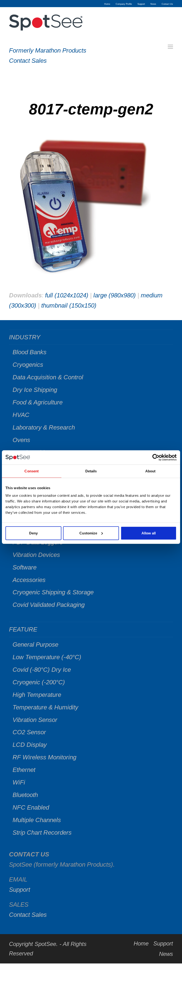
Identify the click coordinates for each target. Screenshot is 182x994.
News (166, 954)
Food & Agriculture (38, 402)
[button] (170, 47)
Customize (88, 533)
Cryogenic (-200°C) (39, 682)
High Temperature (37, 694)
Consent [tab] (31, 471)
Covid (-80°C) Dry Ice (42, 669)
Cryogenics (28, 364)
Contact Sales (28, 60)
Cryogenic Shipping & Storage (53, 592)
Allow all (148, 533)
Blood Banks (29, 352)
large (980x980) (114, 295)
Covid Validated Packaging (49, 604)
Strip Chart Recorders (42, 832)
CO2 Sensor (29, 732)
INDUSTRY (24, 337)
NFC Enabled (31, 807)
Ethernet (24, 769)
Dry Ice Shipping (35, 389)
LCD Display (30, 744)
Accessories (29, 579)
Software (24, 567)
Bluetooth (25, 794)
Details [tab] (91, 471)
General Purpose (35, 644)
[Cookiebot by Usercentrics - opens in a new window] (156, 457)
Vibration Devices (36, 554)
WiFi (19, 782)
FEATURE (23, 629)
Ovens (21, 439)
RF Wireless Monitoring (44, 757)
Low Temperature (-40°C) (47, 657)
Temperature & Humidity (45, 707)
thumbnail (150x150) (68, 305)
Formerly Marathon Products (47, 50)
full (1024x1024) (66, 295)
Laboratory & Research (44, 427)
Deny (33, 533)
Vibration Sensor (35, 719)
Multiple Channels (37, 820)
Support (19, 889)
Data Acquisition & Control (48, 377)
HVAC (21, 414)
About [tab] (150, 471)
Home (141, 943)
